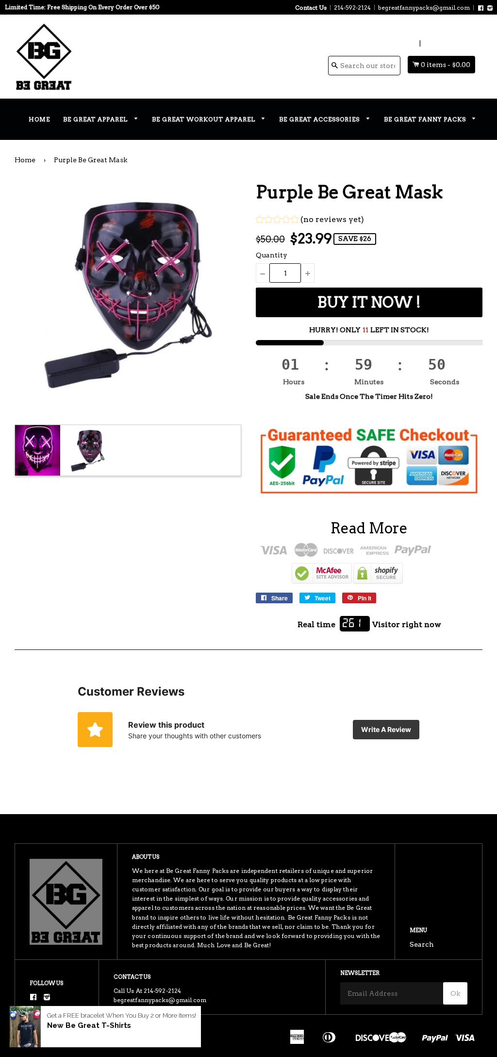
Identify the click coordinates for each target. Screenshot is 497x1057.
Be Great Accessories (320, 119)
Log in (407, 43)
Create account (448, 43)
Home (39, 119)
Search (422, 944)
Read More (369, 528)
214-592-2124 (352, 7)
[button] (310, 220)
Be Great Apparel (96, 119)
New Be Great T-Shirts (89, 1025)
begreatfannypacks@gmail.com (424, 7)
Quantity (271, 255)
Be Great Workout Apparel (204, 119)
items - (445, 64)
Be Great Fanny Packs (426, 119)
